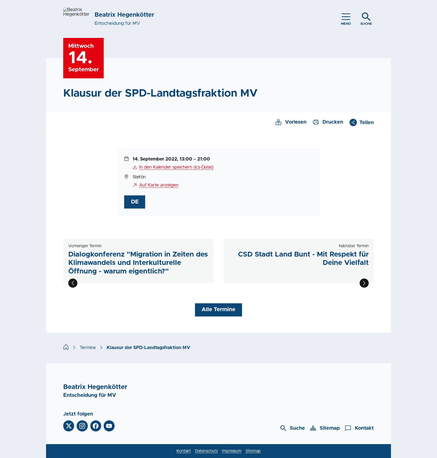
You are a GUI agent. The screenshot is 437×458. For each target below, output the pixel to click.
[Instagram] (82, 425)
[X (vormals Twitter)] (68, 425)
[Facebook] (95, 425)
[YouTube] (109, 425)
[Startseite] (66, 348)
